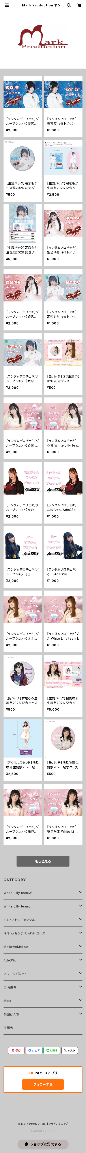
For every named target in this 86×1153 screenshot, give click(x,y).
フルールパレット (15, 974)
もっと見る (43, 861)
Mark (7, 1001)
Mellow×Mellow (16, 947)
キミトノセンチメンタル (19, 920)
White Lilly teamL (17, 906)
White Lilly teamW (18, 893)
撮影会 (8, 1028)
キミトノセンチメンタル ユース (24, 933)
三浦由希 (10, 987)
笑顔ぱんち (11, 1014)
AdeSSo (10, 960)
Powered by (38, 1130)
